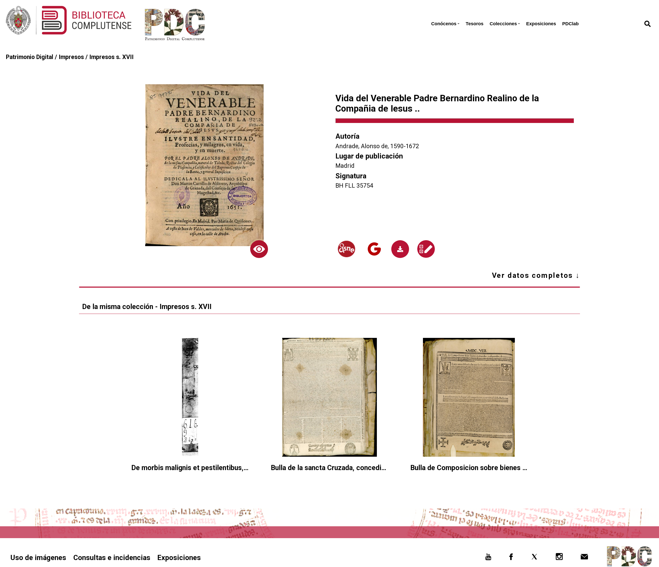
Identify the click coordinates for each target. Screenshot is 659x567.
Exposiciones (541, 23)
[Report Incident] (426, 249)
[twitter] (534, 558)
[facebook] (511, 558)
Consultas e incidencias (111, 557)
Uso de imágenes (38, 557)
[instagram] (559, 558)
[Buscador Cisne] (346, 249)
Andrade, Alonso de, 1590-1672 (377, 146)
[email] (584, 558)
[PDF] (400, 249)
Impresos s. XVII (111, 57)
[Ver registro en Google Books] (374, 249)
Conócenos (443, 23)
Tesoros (474, 23)
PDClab (570, 23)
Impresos (71, 57)
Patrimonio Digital (29, 57)
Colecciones (503, 23)
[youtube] (488, 558)
